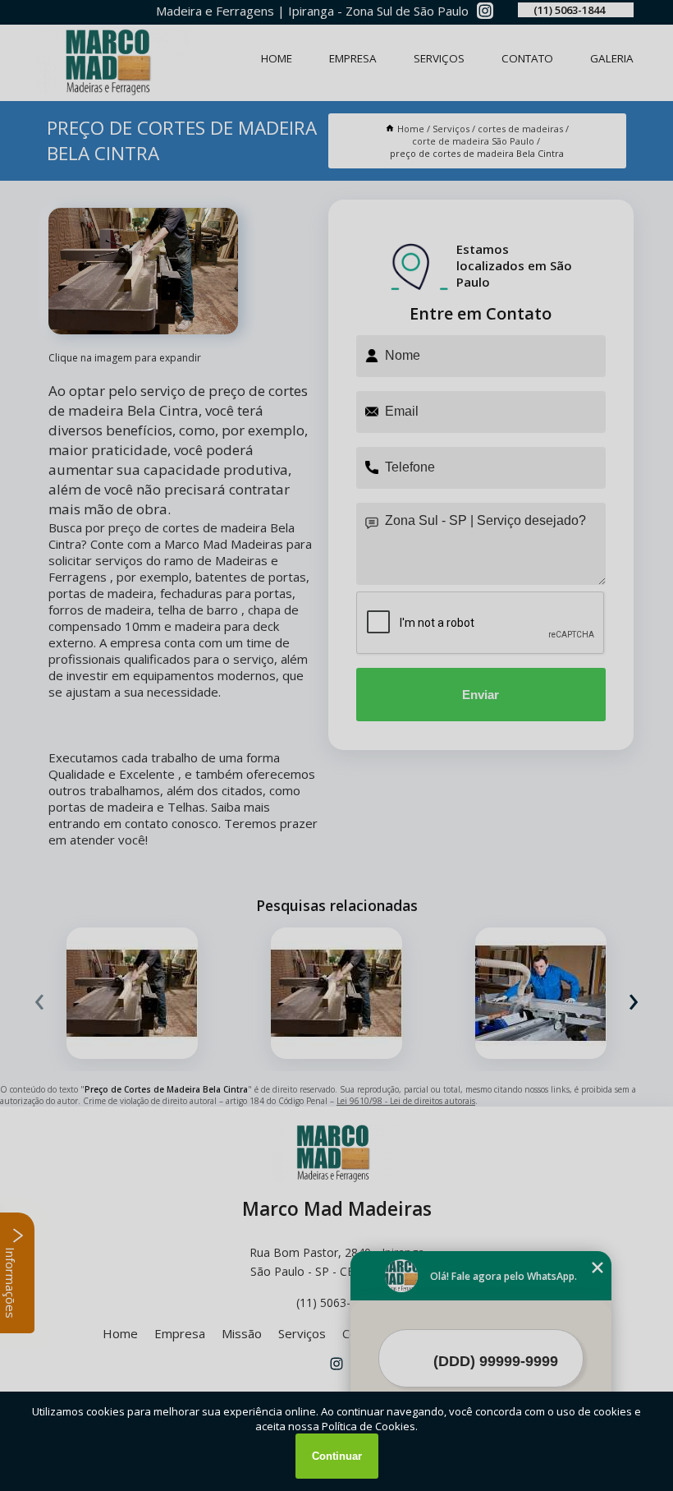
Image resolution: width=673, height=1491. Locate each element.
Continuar (337, 1456)
